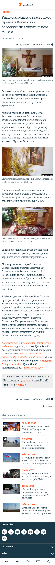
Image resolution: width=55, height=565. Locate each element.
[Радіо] (6, 561)
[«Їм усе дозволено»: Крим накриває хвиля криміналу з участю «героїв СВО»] (11, 473)
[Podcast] (43, 532)
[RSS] (37, 532)
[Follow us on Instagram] (30, 532)
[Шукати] (48, 561)
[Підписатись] (4, 538)
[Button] (22, 45)
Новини (6, 12)
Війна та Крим (29, 423)
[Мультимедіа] (17, 561)
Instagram (7, 364)
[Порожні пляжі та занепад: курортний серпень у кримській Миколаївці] (11, 442)
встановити (33, 368)
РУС (38, 561)
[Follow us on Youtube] (17, 532)
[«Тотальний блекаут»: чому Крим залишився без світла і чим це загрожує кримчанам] (11, 457)
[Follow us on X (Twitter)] (11, 532)
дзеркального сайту (29, 353)
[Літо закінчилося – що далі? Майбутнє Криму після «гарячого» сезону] (11, 426)
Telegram (47, 361)
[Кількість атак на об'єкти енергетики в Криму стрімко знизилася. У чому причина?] (11, 507)
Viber (19, 364)
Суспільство (28, 470)
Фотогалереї (28, 439)
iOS (11, 385)
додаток (25, 380)
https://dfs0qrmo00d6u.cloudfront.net (22, 357)
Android (21, 385)
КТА (28, 561)
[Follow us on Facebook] (4, 532)
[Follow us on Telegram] (24, 532)
